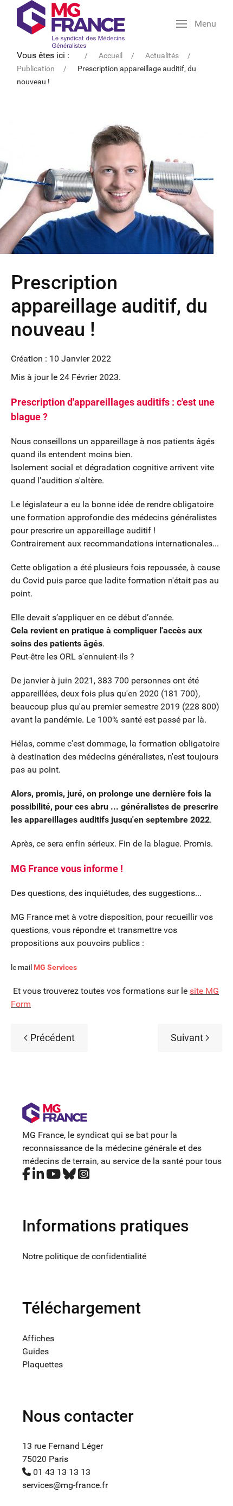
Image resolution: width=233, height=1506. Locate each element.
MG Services (55, 967)
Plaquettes (42, 1364)
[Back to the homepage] (71, 24)
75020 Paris (45, 1459)
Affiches (38, 1338)
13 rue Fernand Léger (62, 1446)
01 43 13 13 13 (60, 1472)
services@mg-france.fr (65, 1485)
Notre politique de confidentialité (84, 1256)
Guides (35, 1351)
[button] (196, 24)
